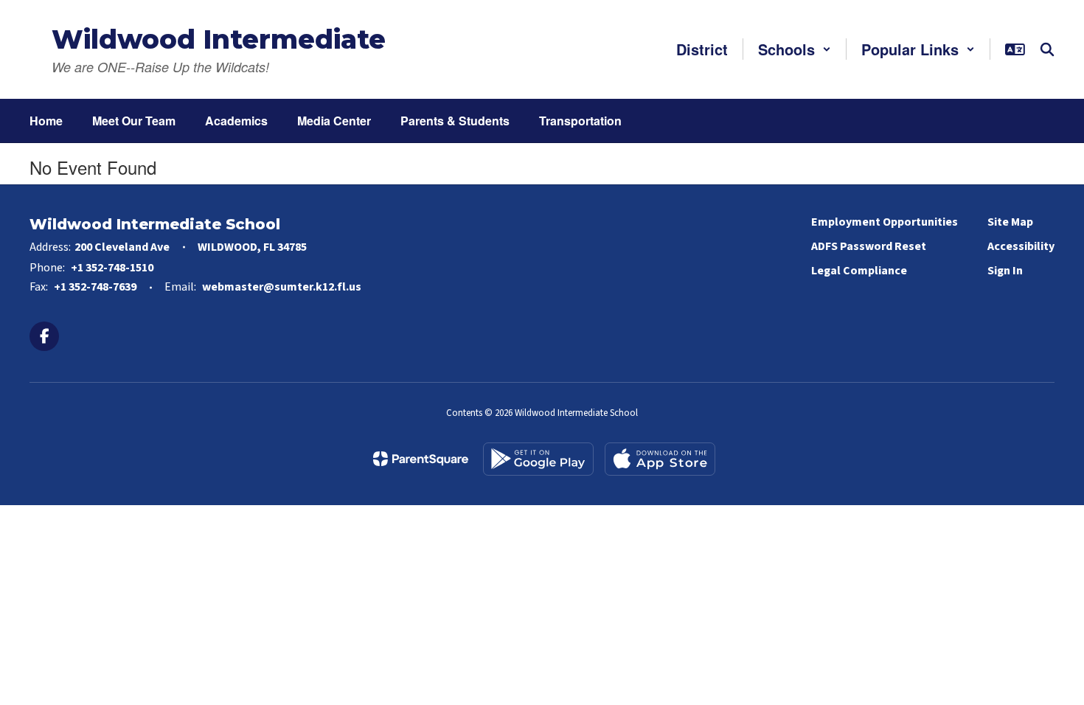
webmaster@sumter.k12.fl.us (281, 287)
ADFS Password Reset (868, 246)
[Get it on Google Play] (538, 459)
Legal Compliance (859, 271)
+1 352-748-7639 (95, 287)
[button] (794, 49)
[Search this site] (1047, 49)
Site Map (1010, 222)
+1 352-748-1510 (112, 268)
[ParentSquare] (420, 459)
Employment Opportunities (884, 222)
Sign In (1005, 271)
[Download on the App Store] (660, 459)
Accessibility (1021, 246)
